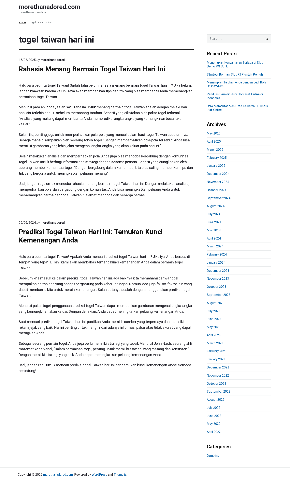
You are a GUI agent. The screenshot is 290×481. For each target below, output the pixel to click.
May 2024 (214, 230)
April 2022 (214, 432)
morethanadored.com (58, 474)
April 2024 (214, 238)
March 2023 (215, 343)
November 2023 (218, 278)
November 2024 (218, 182)
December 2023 (218, 271)
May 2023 (214, 327)
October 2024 (216, 190)
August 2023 (216, 303)
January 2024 (216, 262)
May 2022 (214, 424)
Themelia (120, 474)
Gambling (213, 455)
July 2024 (213, 214)
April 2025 (214, 141)
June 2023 (214, 319)
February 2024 (217, 254)
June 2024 (214, 222)
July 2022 (213, 408)
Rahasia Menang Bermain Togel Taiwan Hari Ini (92, 69)
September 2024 (218, 198)
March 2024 (215, 246)
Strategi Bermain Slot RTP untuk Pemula (235, 74)
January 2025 (216, 166)
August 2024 (216, 206)
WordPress (99, 474)
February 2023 (217, 351)
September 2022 (218, 391)
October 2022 (216, 383)
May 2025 (214, 133)
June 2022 (214, 416)
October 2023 (216, 287)
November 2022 (218, 375)
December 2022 (218, 367)
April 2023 (214, 335)
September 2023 (218, 295)
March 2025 (215, 149)
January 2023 (216, 359)
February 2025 (217, 158)
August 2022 (216, 399)
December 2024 (218, 174)
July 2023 (213, 311)
